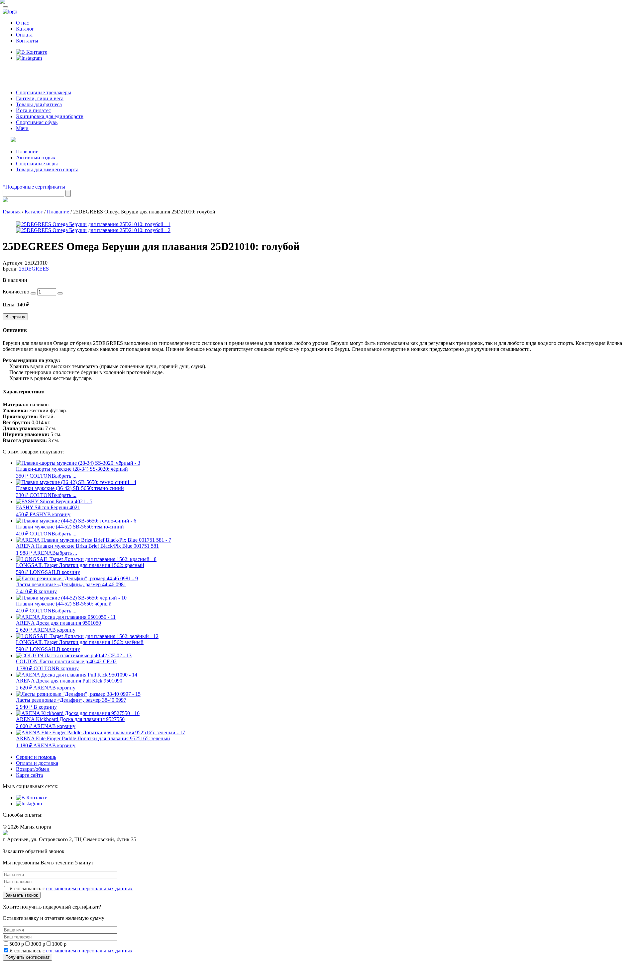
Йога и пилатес (33, 110)
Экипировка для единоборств (49, 116)
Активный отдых (35, 157)
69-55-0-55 (23, 70)
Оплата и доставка (37, 763)
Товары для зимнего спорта (47, 169)
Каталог (25, 29)
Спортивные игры (37, 163)
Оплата (24, 35)
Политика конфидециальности (33, 845)
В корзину (15, 316)
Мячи (22, 128)
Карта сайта (29, 775)
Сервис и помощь (36, 757)
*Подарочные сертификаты (34, 187)
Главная (12, 211)
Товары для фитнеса (39, 104)
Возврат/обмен (33, 769)
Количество (16, 291)
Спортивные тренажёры (43, 92)
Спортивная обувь (36, 122)
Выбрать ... (64, 476)
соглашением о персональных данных (89, 888)
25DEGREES (34, 269)
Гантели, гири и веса (39, 98)
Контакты (27, 40)
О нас (22, 23)
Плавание (27, 151)
